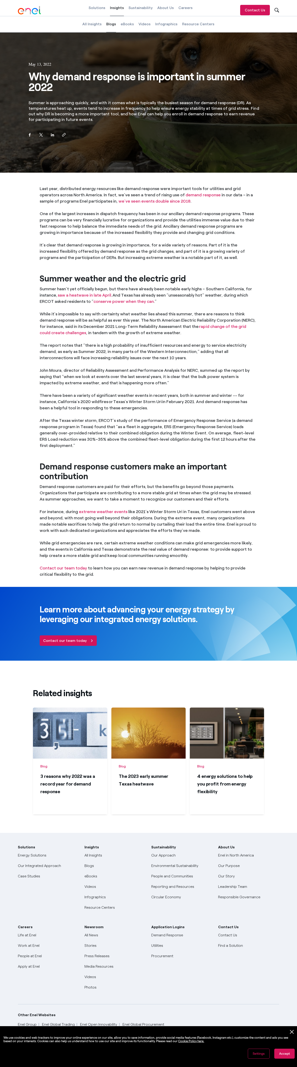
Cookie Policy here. (191, 1041)
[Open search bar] (276, 10)
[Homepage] (29, 10)
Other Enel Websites (36, 1015)
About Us (165, 8)
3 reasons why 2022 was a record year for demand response (67, 783)
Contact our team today (63, 568)
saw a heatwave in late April (84, 295)
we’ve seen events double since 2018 (154, 201)
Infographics (166, 24)
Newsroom (93, 927)
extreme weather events (103, 511)
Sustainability (141, 8)
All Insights (92, 24)
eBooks (127, 24)
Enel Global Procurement (143, 1024)
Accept (284, 1054)
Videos (145, 24)
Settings (259, 1054)
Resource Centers (198, 24)
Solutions (97, 8)
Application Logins (167, 927)
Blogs (111, 27)
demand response (203, 194)
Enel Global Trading (58, 1024)
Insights (117, 11)
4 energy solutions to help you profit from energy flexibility (225, 783)
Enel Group (27, 1024)
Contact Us (255, 10)
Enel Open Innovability (98, 1024)
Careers (185, 8)
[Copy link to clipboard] (63, 135)
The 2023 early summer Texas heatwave (143, 780)
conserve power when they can (124, 301)
